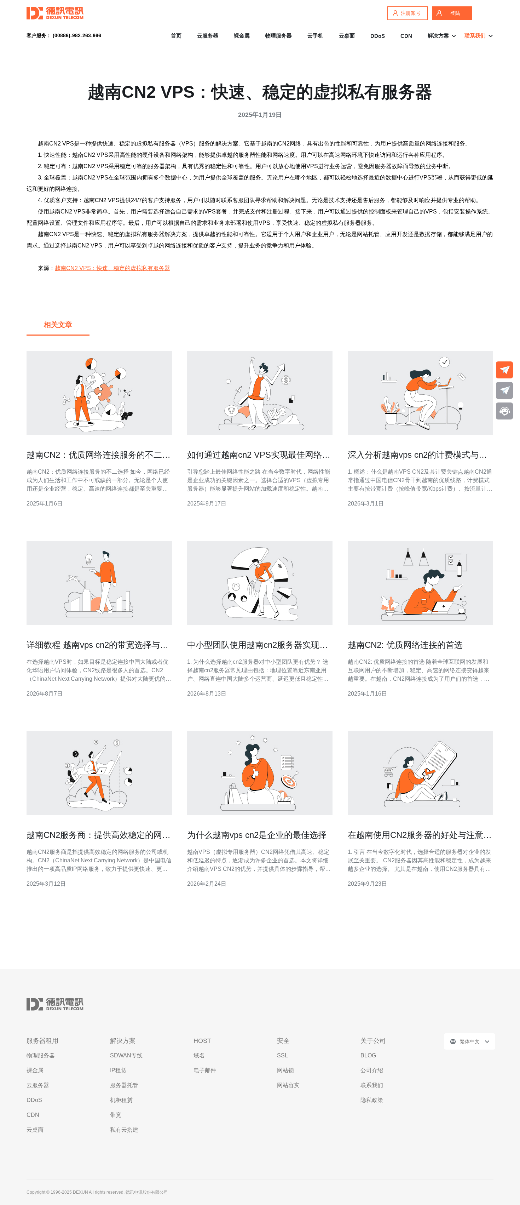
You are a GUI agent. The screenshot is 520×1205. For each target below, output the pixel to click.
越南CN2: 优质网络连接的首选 (405, 645)
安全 (283, 1040)
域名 (199, 1055)
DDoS (377, 36)
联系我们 (371, 1085)
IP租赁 (118, 1070)
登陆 (455, 13)
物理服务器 (278, 36)
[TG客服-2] (504, 390)
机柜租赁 (121, 1100)
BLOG (368, 1055)
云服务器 (207, 36)
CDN (406, 36)
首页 (176, 36)
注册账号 (411, 13)
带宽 (115, 1115)
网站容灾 (288, 1085)
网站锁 (285, 1070)
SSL (282, 1055)
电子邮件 (204, 1070)
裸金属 (242, 36)
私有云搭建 (124, 1130)
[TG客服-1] (504, 369)
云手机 (315, 36)
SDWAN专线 (126, 1055)
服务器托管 (124, 1085)
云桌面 (347, 36)
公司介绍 (371, 1070)
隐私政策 (371, 1100)
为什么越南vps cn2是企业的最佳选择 (257, 835)
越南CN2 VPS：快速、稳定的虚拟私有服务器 (112, 268)
